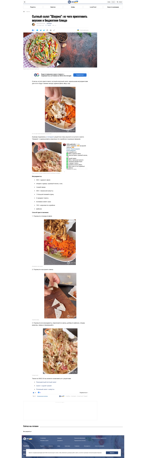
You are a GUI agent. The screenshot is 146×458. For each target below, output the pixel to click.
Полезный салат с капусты (45, 389)
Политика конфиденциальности (98, 438)
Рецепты (33, 7)
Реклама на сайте (44, 440)
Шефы (73, 7)
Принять (112, 452)
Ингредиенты (87, 446)
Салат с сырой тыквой (43, 386)
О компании (43, 438)
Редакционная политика (42, 396)
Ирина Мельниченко (41, 23)
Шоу (24, 454)
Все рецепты (27, 431)
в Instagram (50, 137)
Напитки (52, 7)
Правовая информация (79, 438)
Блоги (25, 450)
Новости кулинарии (113, 7)
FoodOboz (68, 396)
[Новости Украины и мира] (61, 396)
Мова (109, 2)
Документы (60, 440)
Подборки (77, 446)
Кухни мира (67, 446)
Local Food (93, 7)
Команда (59, 438)
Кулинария (49, 23)
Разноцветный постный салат (46, 382)
